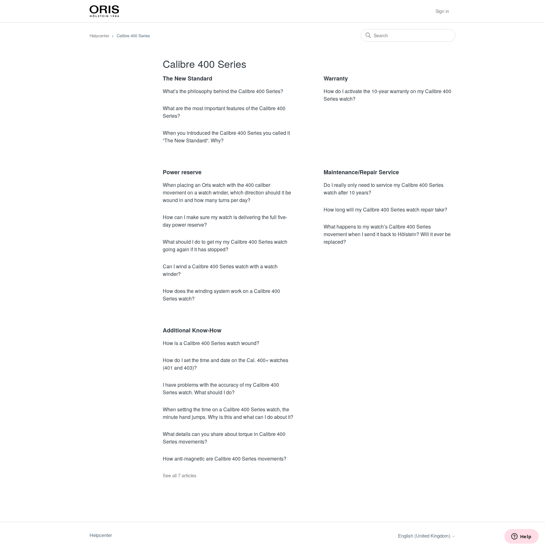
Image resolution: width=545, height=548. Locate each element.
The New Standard (187, 78)
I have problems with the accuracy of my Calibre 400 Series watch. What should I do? (221, 388)
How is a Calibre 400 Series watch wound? (211, 343)
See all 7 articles (179, 475)
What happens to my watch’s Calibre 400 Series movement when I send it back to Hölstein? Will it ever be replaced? (387, 234)
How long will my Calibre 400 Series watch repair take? (385, 209)
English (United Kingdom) (425, 535)
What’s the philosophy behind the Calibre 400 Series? (223, 91)
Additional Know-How (192, 330)
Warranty (336, 78)
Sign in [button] (442, 11)
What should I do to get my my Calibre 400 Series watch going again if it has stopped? (225, 245)
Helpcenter (99, 36)
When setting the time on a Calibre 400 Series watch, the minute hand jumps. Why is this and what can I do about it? (228, 413)
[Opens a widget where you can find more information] (521, 537)
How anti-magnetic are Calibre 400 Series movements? (224, 458)
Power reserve (182, 172)
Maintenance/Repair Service (361, 172)
